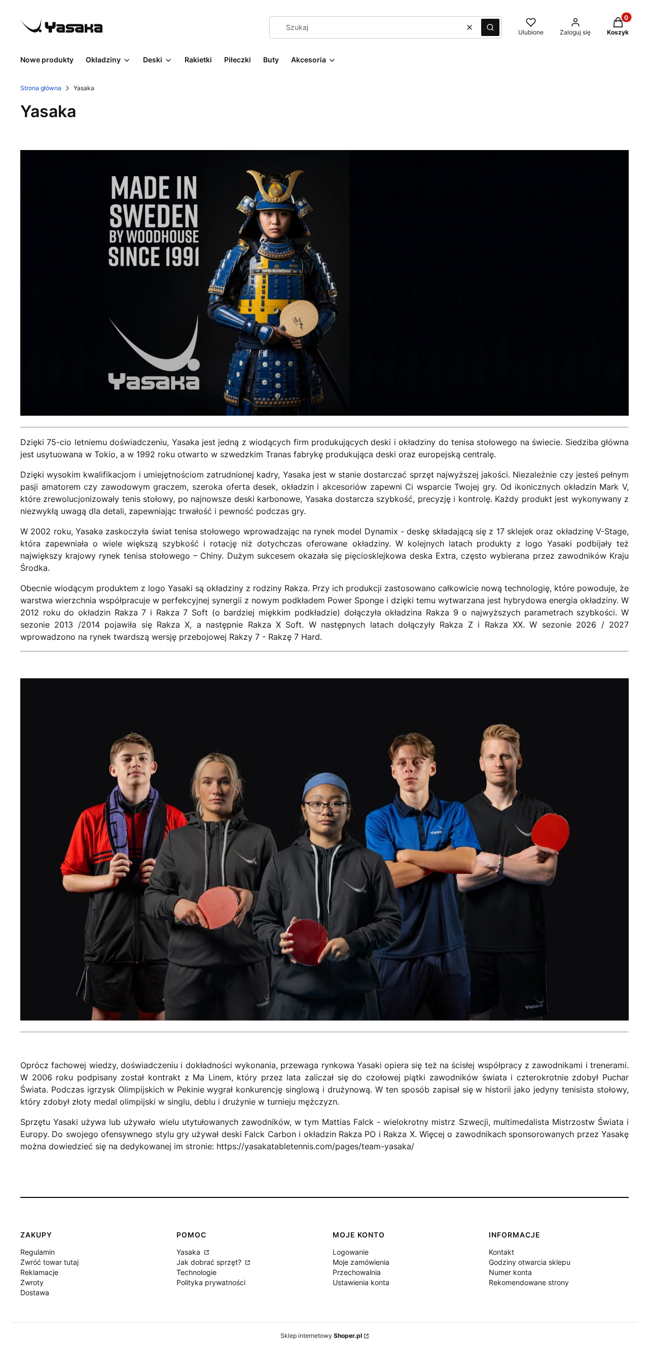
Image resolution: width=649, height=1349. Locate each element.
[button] (490, 27)
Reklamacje (39, 1272)
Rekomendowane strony (529, 1282)
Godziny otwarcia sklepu (529, 1262)
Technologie (196, 1272)
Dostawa (34, 1292)
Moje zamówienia (361, 1262)
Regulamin (37, 1252)
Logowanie (351, 1252)
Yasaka (189, 1252)
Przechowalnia (357, 1272)
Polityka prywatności (210, 1282)
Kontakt (501, 1252)
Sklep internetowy (321, 1335)
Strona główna (40, 88)
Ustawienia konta (361, 1282)
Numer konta (510, 1272)
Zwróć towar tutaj (49, 1262)
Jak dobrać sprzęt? (209, 1262)
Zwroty (32, 1282)
